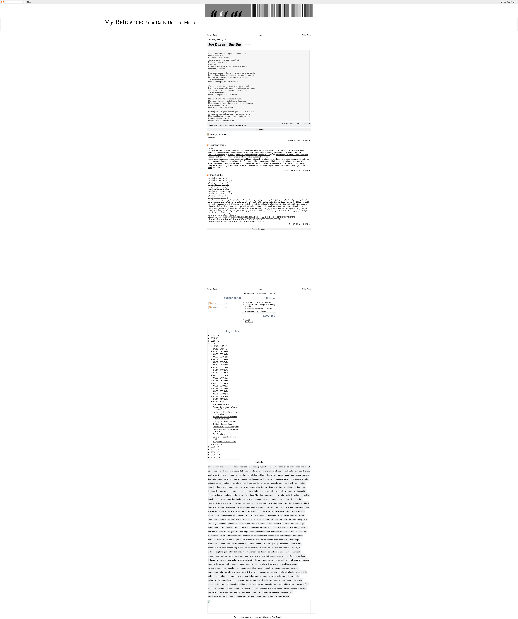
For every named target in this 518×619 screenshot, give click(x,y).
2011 (213, 338)
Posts (213, 303)
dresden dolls (214, 503)
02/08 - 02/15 (219, 391)
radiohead (305, 467)
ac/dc (225, 487)
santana (241, 580)
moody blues (251, 564)
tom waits (212, 479)
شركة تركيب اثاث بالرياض (218, 197)
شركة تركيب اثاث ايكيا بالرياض (220, 180)
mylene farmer (214, 568)
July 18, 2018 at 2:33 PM (299, 224)
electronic (279, 471)
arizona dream (244, 523)
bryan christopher (262, 531)
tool (216, 592)
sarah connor (251, 580)
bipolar (273, 527)
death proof (298, 536)
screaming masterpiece (292, 580)
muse (220, 479)
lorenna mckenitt (245, 560)
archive (307, 495)
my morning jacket (237, 491)
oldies (244, 125)
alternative (269, 471)
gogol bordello (290, 487)
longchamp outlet (231, 165)
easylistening (237, 483)
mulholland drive (265, 564)
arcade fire (252, 475)
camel (218, 483)
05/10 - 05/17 (219, 367)
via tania (229, 596)
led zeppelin (213, 560)
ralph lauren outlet (291, 150)
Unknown (214, 145)
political (211, 576)
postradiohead (222, 576)
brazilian (239, 531)
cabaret (211, 483)
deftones (212, 540)
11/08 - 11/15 (219, 346)
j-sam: (247, 319)
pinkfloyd (260, 471)
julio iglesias (260, 556)
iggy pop (278, 548)
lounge (266, 483)
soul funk (286, 584)
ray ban (253, 150)
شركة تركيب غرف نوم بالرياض (220, 193)
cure (277, 536)
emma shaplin (267, 540)
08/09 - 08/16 (219, 359)
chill (215, 125)
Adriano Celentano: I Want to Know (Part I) (225, 408)
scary (210, 495)
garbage (275, 544)
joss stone (249, 556)
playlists (291, 572)
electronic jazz (250, 483)
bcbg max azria (297, 159)
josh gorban (226, 556)
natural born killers (248, 568)
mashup (305, 560)
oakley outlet (226, 163)
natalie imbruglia (232, 507)
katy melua (270, 556)
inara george (288, 548)
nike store (250, 152)
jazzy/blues (289, 475)
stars (293, 584)
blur (291, 527)
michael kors (224, 152)
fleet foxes (250, 544)
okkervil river (247, 572)
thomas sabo (213, 152)
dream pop (227, 540)
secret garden (214, 584)
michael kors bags (283, 161)
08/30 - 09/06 (219, 357)
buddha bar (237, 499)
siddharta (243, 584)
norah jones (213, 572)
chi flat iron (243, 165)
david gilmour (283, 499)
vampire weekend (271, 592)
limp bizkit (232, 560)
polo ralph (288, 155)
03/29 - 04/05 (219, 378)
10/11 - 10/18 (219, 349)
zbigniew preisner (282, 596)
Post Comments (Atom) (265, 293)
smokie (260, 584)
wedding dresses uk (222, 159)
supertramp (268, 511)
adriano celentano (270, 519)
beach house (213, 499)
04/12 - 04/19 (219, 373)
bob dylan (218, 471)
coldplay (261, 475)
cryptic (271, 536)
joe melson (272, 552)
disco (219, 540)
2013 (213, 336)
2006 (213, 452)
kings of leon (282, 556)
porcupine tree (287, 507)
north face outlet (220, 157)
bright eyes (249, 531)
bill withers (264, 527)
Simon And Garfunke (217, 519)
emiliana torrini (227, 503)
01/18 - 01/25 (219, 399)
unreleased (246, 592)
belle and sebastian (250, 527)
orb (255, 572)
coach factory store (261, 165)
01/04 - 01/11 (219, 444)
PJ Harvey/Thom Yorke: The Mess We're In (225, 413)
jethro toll (233, 552)
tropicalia (233, 592)
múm (224, 568)
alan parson (302, 519)
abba (244, 519)
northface (223, 150)
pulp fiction (249, 576)
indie (291, 471)
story (210, 471)
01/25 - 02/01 (219, 396)
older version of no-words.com (258, 302)
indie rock (244, 467)
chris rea (302, 531)
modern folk (250, 471)
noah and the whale (280, 568)
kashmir (211, 491)
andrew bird (241, 475)
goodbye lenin (295, 544)
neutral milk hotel (253, 491)
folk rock (231, 475)
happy (226, 471)
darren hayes (285, 536)
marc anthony (282, 560)
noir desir (295, 568)
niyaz (260, 568)
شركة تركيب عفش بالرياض (218, 195)
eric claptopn (294, 540)
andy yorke (279, 495)
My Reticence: (150, 22)
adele (259, 519)
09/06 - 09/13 (219, 354)
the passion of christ (249, 588)
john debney (283, 552)
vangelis (240, 515)
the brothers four (221, 588)
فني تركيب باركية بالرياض (218, 187)
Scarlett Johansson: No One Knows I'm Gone (225, 418)
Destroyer (222, 475)
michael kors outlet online (243, 163)
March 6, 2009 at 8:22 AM (299, 141)
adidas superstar (300, 155)
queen (258, 576)
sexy (210, 487)
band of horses (214, 527)
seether (224, 584)
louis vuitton (264, 163)
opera (260, 507)
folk (241, 471)
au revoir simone (259, 523)
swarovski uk (269, 161)
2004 (213, 457)
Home (259, 35)
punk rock (289, 483)
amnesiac (221, 523)
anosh (213, 175)
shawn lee (233, 584)
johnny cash (295, 552)
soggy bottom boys (273, 584)
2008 (213, 447)
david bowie (271, 499)
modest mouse (238, 564)
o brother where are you (230, 572)
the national (234, 588)
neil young (234, 479)
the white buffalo (275, 588)
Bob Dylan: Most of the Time (225, 421)
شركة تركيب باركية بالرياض (219, 189)
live (231, 471)
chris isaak (293, 531)
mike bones (219, 564)
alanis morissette (266, 495)
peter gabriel (267, 491)
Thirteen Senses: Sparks (223, 424)
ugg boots (235, 159)
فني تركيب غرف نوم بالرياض (219, 191)
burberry (298, 152)
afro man (283, 519)
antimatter (298, 495)
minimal (220, 507)
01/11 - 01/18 (219, 402)
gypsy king (238, 548)
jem (225, 552)
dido (280, 487)
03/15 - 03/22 (219, 380)
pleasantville (301, 572)
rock (230, 467)
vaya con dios (286, 592)
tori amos (224, 592)
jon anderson (213, 556)
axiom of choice (274, 523)
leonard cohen (295, 503)
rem (271, 576)
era (285, 540)
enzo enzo (278, 540)
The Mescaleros (234, 519)
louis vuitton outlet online (252, 157)
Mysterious (249, 495)
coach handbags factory (265, 159)
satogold (277, 580)
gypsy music (240, 503)
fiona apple (225, 544)
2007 (213, 449)
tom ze (211, 592)
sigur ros (252, 584)
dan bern (226, 483)
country (246, 536)
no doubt (267, 568)
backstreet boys (297, 523)
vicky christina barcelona (245, 596)
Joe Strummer (259, 515)
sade (234, 580)
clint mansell (231, 536)
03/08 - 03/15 (219, 383)
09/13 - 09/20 (219, 351)
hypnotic (263, 467)
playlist (284, 572)
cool (240, 536)
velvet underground (216, 596)
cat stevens (248, 499)
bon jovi (219, 531)
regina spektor (300, 491)
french (221, 125)
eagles (236, 540)
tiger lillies (302, 588)
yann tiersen (268, 596)
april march (232, 523)
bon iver (211, 531)
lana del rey (300, 556)
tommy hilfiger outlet (255, 161)
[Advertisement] (215, 319)
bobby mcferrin (300, 527)
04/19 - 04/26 (219, 370)
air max (215, 150)
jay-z (298, 548)
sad (286, 471)
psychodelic (279, 491)
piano (236, 471)
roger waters (300, 483)
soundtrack (295, 467)
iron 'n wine (272, 503)
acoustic (279, 479)
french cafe (260, 544)
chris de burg (261, 487)
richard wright (214, 580)
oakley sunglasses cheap (259, 155)
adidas (273, 163)
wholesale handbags (216, 155)
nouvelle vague (277, 483)
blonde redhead (235, 487)
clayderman (213, 536)
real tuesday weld (256, 479)
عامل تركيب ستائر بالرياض (218, 185)
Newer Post (212, 35)
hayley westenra (252, 548)
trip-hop (306, 471)
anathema (212, 475)
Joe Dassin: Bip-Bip (224, 44)
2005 (213, 455)
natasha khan (233, 568)
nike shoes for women (284, 152)
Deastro (248, 515)
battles (238, 527)
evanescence (213, 544)
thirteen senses (290, 588)
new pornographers (248, 507)
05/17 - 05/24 (219, 365)
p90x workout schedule (280, 165)
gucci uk (263, 152)
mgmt (210, 564)
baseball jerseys (283, 159)
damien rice (272, 475)
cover (253, 536)
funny (259, 483)
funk (268, 544)
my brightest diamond (288, 564)
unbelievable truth (227, 515)
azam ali (285, 523)
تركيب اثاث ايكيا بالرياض (217, 178)
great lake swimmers (217, 548)
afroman (292, 519)
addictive (251, 519)
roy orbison (226, 580)
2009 (213, 343)
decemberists (296, 499)
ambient (287, 479)
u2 (239, 592)
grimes (230, 548)
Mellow (238, 125)
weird (236, 467)
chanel (236, 161)
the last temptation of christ (225, 495)
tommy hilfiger (242, 155)
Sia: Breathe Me (220, 434)
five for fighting (238, 544)
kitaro (291, 556)
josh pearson (237, 556)
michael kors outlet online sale (270, 150)
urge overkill (258, 592)
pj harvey (269, 507)
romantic (223, 467)
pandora (234, 152)
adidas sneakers (235, 157)
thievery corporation (282, 511)
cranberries (262, 536)
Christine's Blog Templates (273, 617)
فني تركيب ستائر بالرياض (218, 182)
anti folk (289, 495)
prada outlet (281, 163)
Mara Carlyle (283, 515)
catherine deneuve (279, 531)
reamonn (289, 491)
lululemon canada (215, 161)
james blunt (283, 503)
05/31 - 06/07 (219, 362)
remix (307, 507)
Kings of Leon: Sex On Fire (224, 441)
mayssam (249, 322)
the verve (263, 588)
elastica (256, 540)
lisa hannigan (222, 491)
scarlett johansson (216, 511)
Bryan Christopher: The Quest (225, 427)
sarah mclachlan (265, 580)
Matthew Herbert (297, 515)
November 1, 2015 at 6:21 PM (297, 170)
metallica (212, 507)
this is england (298, 511)
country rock (260, 499)
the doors (217, 487)
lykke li (306, 503)
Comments (216, 307)
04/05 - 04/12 (219, 375)
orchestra (262, 572)
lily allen (223, 560)
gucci (257, 152)
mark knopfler (295, 560)
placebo (244, 479)
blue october (283, 527)
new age (298, 471)
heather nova (252, 503)
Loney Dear (272, 515)
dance (280, 475)
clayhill (222, 536)
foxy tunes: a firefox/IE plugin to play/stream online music (258, 310)
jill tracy (241, 552)
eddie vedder (246, 540)
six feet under (244, 511)
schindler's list (231, 511)
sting (210, 588)
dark (281, 467)
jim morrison (251, 552)
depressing (254, 467)
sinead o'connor (302, 475)
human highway (266, 548)
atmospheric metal (300, 479)
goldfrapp (284, 544)
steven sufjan (302, 584)
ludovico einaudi (260, 560)
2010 (213, 341)
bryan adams (249, 487)
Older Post (306, 35)
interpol (262, 503)
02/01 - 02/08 (219, 394)
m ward (271, 560)
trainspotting (213, 515)
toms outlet (228, 161)
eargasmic (273, 467)
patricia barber (273, 572)
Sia (256, 495)
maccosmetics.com (235, 150)
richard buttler (293, 576)
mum (275, 564)
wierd (259, 596)
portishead (299, 507)
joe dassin (229, 125)
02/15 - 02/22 (219, 388)
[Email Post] (308, 123)
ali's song (212, 523)
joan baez (301, 487)
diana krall (273, 487)
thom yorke (270, 479)
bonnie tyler (229, 531)
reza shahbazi (280, 576)
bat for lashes (228, 527)
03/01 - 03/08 (219, 386)
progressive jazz (236, 576)
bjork (229, 499)
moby (228, 564)
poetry (276, 507)
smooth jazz (256, 511)
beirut (223, 499)
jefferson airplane (215, 552)
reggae (265, 576)
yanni (240, 495)
